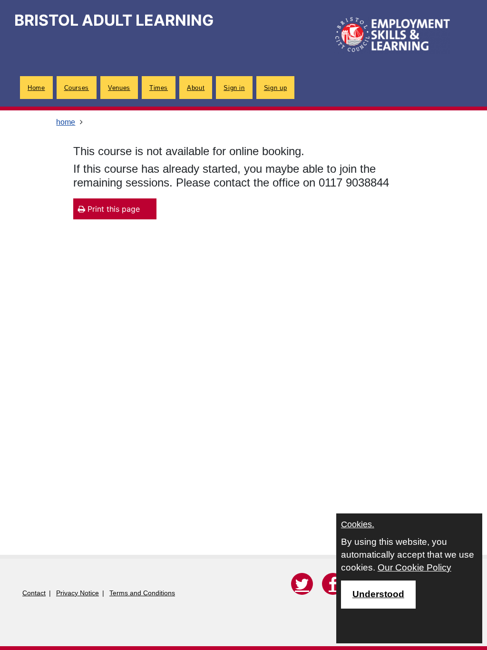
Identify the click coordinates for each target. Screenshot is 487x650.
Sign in (234, 87)
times (158, 87)
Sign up (275, 87)
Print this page (112, 209)
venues (119, 87)
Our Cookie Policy (414, 567)
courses (76, 87)
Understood (378, 594)
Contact (34, 593)
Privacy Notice (77, 593)
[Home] (390, 35)
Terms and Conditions (142, 593)
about (196, 87)
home (36, 87)
